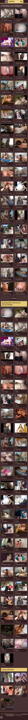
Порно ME (16, 1)
